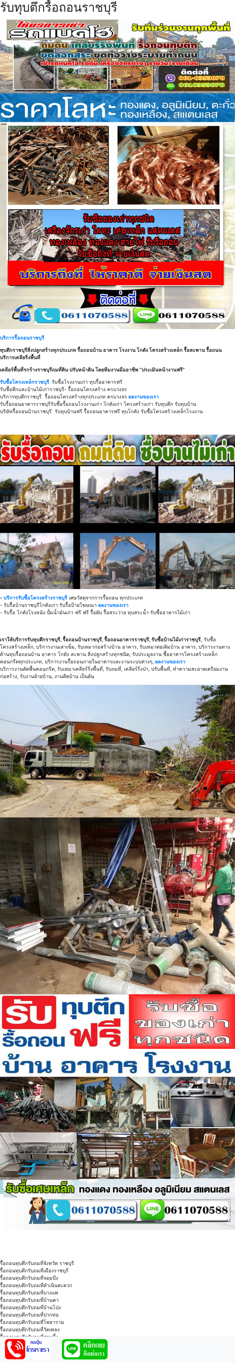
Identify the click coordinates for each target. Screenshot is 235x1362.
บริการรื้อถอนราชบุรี (22, 338)
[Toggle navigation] (56, 1350)
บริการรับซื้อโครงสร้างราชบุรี (35, 598)
